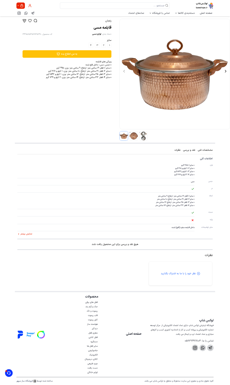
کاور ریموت (93, 319)
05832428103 (193, 341)
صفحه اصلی (206, 13)
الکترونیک (93, 355)
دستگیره (94, 341)
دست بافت (92, 368)
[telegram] (33, 13)
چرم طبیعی (92, 363)
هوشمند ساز (92, 324)
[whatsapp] (26, 13)
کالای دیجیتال (91, 359)
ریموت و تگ (92, 311)
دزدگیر (95, 328)
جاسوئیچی (93, 350)
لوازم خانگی (92, 372)
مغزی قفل (93, 333)
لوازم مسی (96, 34)
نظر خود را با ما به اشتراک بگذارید (178, 273)
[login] (30, 6)
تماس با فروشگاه (161, 13)
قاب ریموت (93, 315)
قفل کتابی (93, 337)
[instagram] (19, 13)
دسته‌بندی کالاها (186, 13)
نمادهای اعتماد (136, 13)
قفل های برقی (91, 302)
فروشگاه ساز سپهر (24, 381)
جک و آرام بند (91, 306)
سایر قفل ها (92, 346)
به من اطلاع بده (69, 54)
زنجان (108, 21)
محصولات (91, 297)
